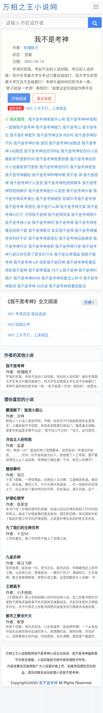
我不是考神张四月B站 (42, 150)
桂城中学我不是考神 (79, 198)
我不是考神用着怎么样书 (61, 277)
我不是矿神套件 (23, 134)
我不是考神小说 (18, 222)
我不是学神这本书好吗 (55, 134)
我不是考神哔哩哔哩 (48, 174)
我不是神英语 (59, 214)
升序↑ (89, 302)
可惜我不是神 (36, 214)
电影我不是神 (16, 270)
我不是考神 (64, 222)
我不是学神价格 (26, 142)
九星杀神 (13, 556)
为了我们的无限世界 (22, 527)
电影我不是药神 (52, 262)
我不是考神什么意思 (26, 182)
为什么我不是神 (64, 270)
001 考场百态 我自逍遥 (27, 313)
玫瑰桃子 (31, 47)
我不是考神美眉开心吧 (46, 119)
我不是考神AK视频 (81, 119)
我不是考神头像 (79, 190)
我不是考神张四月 (54, 166)
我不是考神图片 (84, 214)
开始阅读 (19, 98)
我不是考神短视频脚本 (62, 182)
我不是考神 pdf (25, 262)
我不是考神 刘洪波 (32, 285)
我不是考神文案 (73, 206)
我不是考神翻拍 (18, 174)
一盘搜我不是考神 (20, 127)
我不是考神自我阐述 (75, 238)
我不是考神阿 (43, 222)
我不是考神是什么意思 (46, 190)
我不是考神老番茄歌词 (67, 285)
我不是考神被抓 (49, 198)
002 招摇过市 (19, 324)
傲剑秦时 (13, 468)
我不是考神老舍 (83, 166)
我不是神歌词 (39, 230)
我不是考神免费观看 (52, 158)
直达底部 (44, 98)
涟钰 (44, 142)
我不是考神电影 (41, 246)
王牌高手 (13, 586)
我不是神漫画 (39, 270)
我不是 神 (74, 174)
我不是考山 (72, 127)
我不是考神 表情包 (20, 206)
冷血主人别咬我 (19, 439)
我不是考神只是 (68, 246)
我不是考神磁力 (49, 127)
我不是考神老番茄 (81, 262)
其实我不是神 (63, 230)
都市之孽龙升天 (19, 615)
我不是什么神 (48, 206)
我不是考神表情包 (43, 238)
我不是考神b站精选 (65, 142)
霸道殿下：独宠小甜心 (24, 409)
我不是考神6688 (26, 277)
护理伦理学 (15, 498)
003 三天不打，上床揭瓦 (46, 108)
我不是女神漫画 (67, 254)
